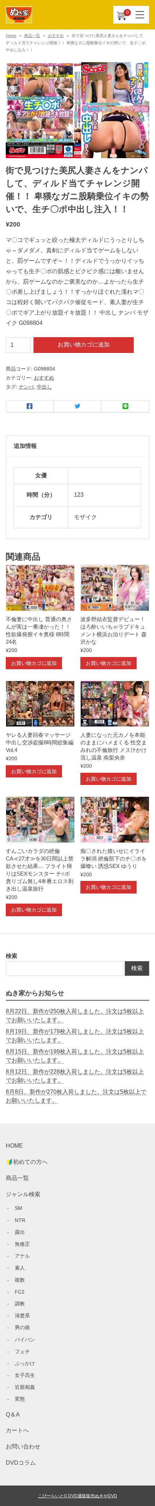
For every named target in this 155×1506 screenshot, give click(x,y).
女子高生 (25, 1375)
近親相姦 (25, 1387)
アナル (22, 1256)
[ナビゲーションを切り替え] (140, 15)
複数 (20, 1280)
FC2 (20, 1292)
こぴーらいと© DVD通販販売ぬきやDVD (77, 1495)
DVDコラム (21, 1463)
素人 (20, 1268)
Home (11, 35)
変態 (20, 1399)
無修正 (22, 1244)
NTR (20, 1220)
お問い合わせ (23, 1446)
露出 (20, 1232)
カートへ (17, 1430)
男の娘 (22, 1327)
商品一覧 (32, 35)
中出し (44, 387)
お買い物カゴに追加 (84, 344)
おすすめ (56, 35)
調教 (20, 1304)
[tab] (77, 446)
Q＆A (13, 1414)
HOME (14, 1146)
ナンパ (26, 387)
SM (18, 1208)
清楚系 (22, 1315)
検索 (11, 956)
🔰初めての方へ (27, 1162)
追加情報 (25, 446)
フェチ (22, 1351)
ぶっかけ (25, 1363)
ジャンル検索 (23, 1194)
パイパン (25, 1339)
